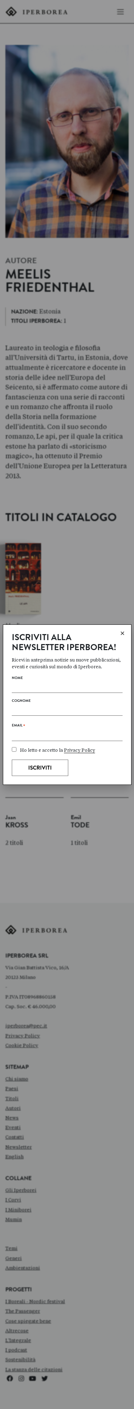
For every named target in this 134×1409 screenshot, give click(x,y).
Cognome (21, 701)
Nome (17, 678)
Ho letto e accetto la (57, 750)
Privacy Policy (79, 750)
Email (18, 727)
